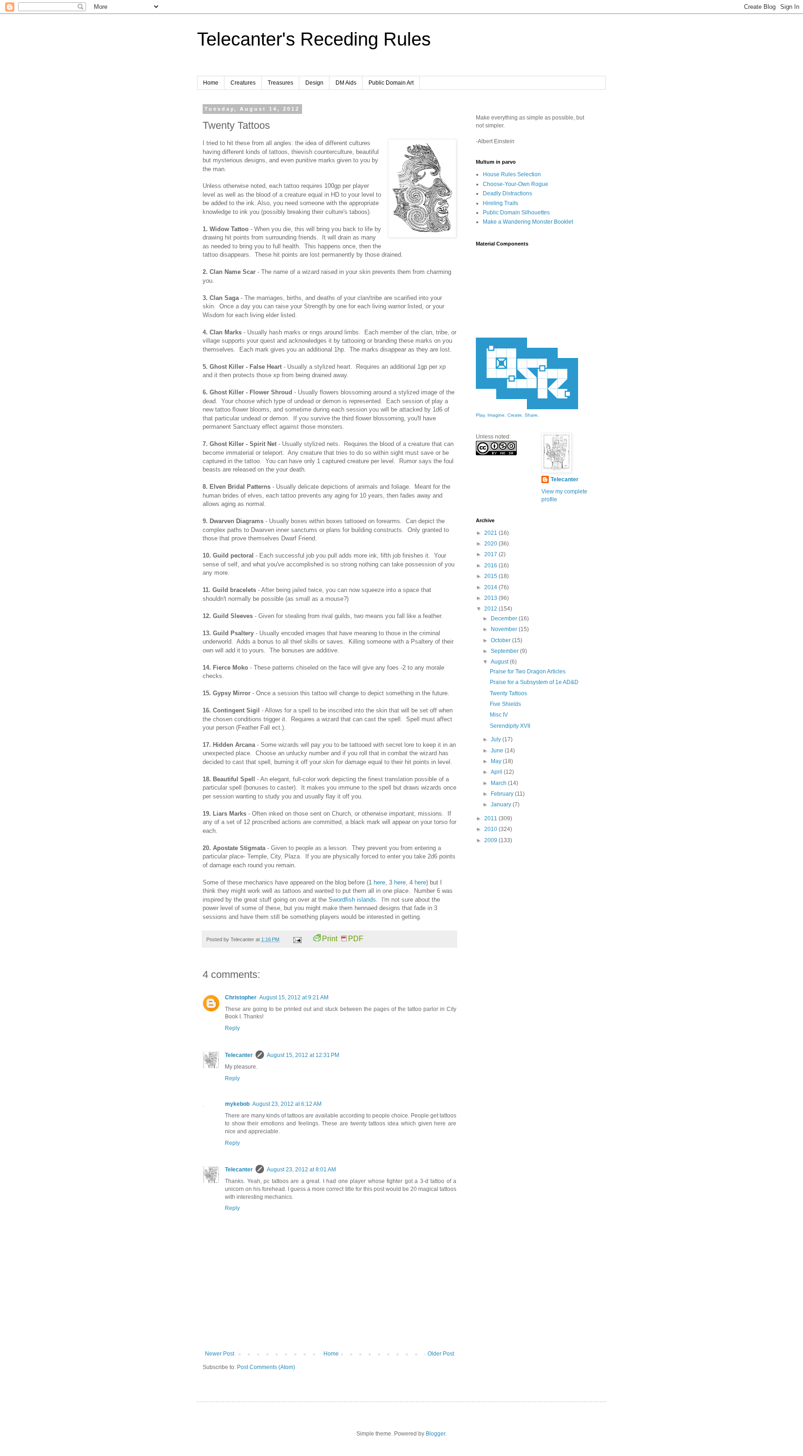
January (502, 804)
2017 (491, 554)
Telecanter (239, 1055)
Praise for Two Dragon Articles (528, 671)
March (499, 783)
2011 (491, 818)
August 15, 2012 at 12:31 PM (303, 1055)
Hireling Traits (500, 203)
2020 (491, 543)
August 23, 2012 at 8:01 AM (301, 1169)
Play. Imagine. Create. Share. (507, 415)
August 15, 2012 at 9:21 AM (294, 997)
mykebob (237, 1104)
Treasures (280, 83)
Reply (232, 1028)
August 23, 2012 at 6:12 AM (287, 1104)
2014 (491, 587)
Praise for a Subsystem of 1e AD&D (534, 682)
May (497, 761)
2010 (491, 829)
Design (314, 83)
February (503, 794)
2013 (491, 598)
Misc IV (499, 714)
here (379, 882)
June (498, 750)
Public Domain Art (391, 83)
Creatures (243, 83)
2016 (491, 565)
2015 (491, 576)
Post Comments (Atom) (266, 1367)
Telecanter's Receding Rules (314, 39)
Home (210, 83)
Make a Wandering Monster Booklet (528, 222)
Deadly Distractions (507, 193)
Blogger (435, 1433)
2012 (491, 608)
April (497, 772)
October (501, 640)
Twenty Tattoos (508, 693)
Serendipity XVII (510, 726)
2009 (491, 840)
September (505, 651)
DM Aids (346, 83)
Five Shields (505, 704)
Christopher (241, 997)
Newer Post (219, 1353)
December (505, 618)
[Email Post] (297, 939)
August (500, 661)
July (496, 739)
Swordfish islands (352, 899)
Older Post (441, 1353)
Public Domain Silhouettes (516, 212)
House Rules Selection (512, 174)
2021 (491, 533)
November (505, 629)
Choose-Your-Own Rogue (515, 184)
